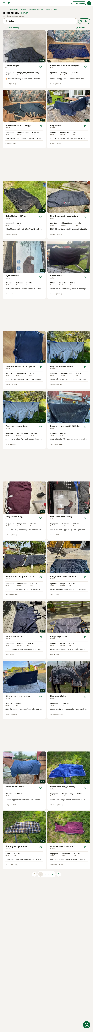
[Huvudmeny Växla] (4, 3)
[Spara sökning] (86, 1024)
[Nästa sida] (58, 874)
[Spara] (40, 66)
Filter (86, 21)
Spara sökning (13, 28)
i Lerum (24, 12)
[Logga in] (89, 3)
